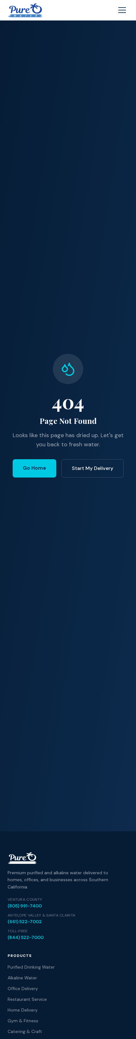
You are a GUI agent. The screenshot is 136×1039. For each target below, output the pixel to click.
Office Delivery (23, 988)
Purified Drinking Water (31, 967)
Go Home (34, 468)
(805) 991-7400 (25, 906)
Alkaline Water (22, 978)
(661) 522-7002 (25, 921)
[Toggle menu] (122, 10)
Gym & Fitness (23, 1021)
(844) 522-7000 (26, 937)
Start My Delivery (92, 468)
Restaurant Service (27, 999)
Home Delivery (23, 1010)
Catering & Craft (25, 1031)
